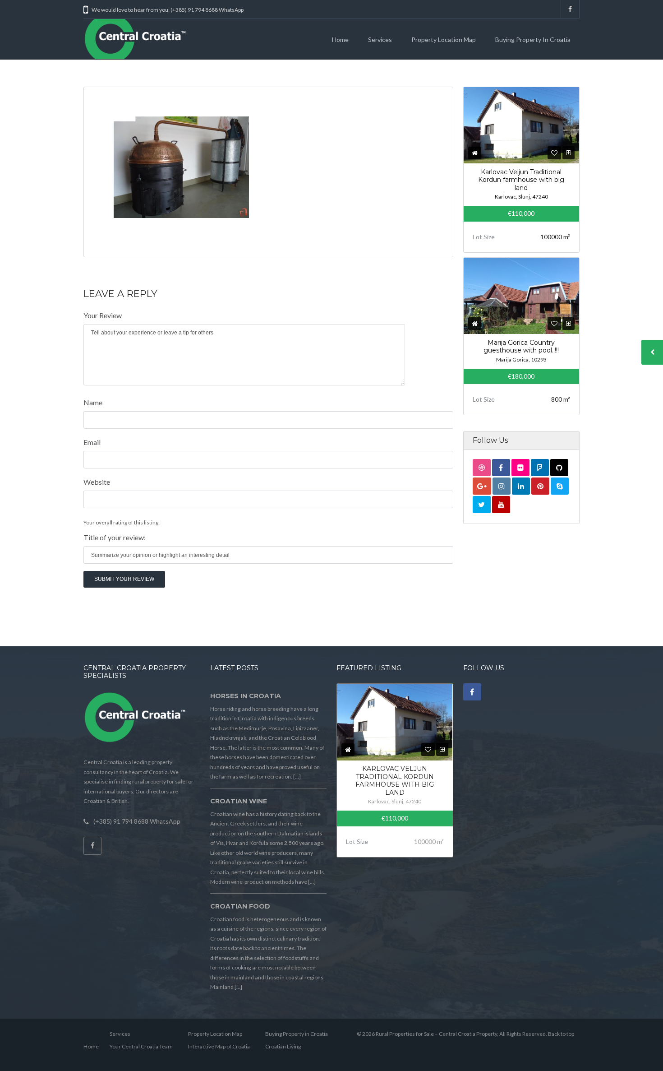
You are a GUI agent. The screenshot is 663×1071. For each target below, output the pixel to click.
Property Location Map (443, 39)
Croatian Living (283, 1046)
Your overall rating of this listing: (121, 522)
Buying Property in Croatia (533, 39)
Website (96, 482)
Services (380, 39)
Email (92, 442)
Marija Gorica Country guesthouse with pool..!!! (521, 346)
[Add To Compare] (568, 153)
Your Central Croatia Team (141, 1046)
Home (340, 39)
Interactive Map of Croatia (219, 1046)
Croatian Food (240, 906)
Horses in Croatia (245, 696)
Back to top (561, 1033)
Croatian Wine (238, 801)
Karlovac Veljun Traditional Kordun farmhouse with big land (521, 180)
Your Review (102, 315)
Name (92, 402)
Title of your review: (114, 537)
